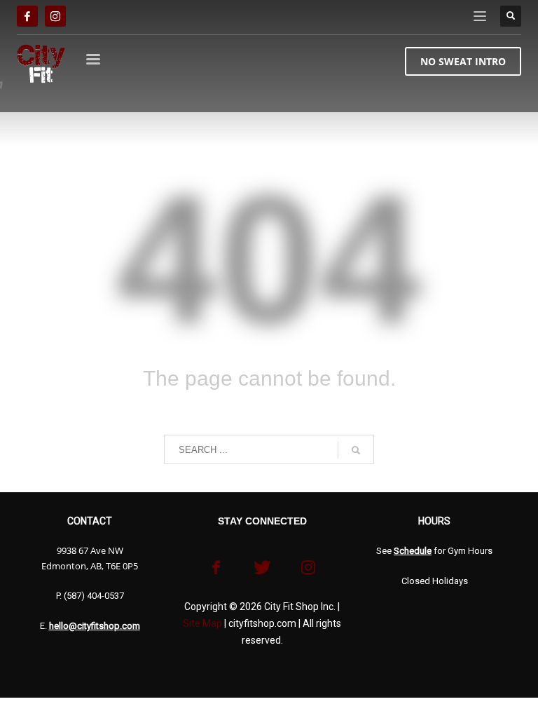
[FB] (27, 16)
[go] (356, 450)
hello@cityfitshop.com (94, 626)
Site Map (202, 623)
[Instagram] (55, 16)
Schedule (413, 551)
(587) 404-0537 (94, 595)
